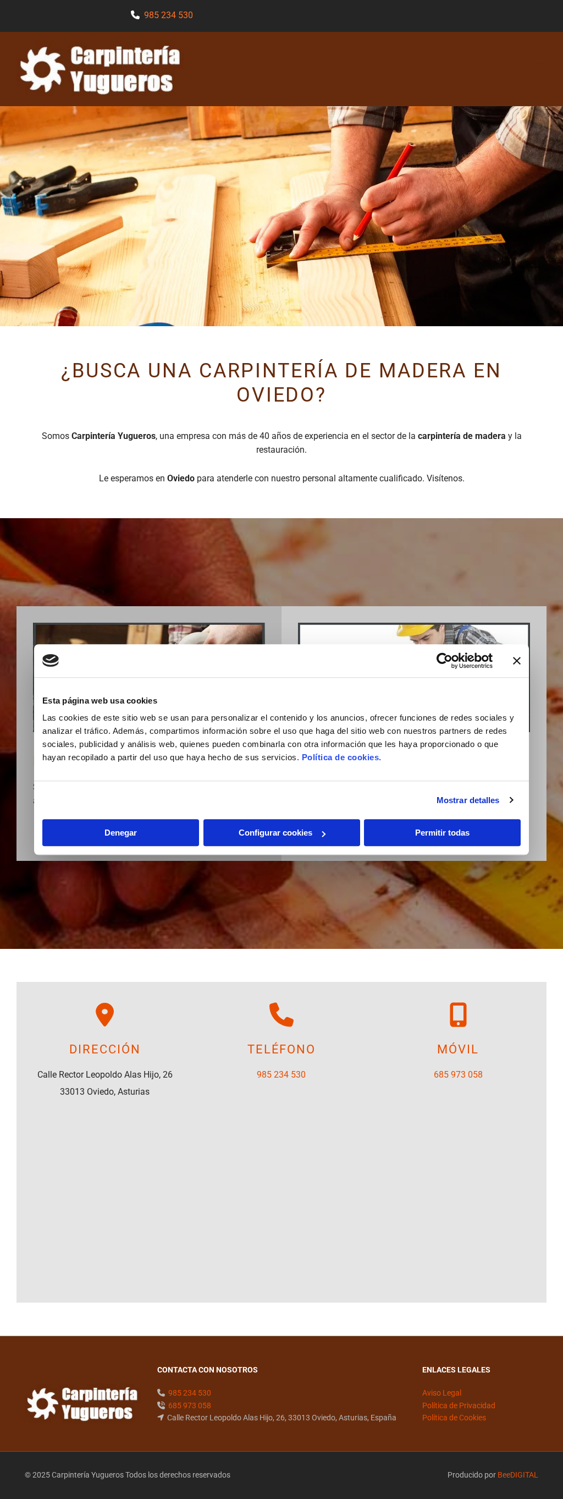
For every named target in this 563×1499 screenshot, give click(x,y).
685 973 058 (458, 1074)
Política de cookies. (342, 757)
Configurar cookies (275, 832)
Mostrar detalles (468, 800)
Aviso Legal (441, 1392)
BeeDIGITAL (518, 1474)
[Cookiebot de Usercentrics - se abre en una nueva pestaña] (444, 660)
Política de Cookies (454, 1417)
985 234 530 (168, 15)
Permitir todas (442, 832)
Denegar (120, 832)
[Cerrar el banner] (517, 661)
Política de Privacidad (458, 1405)
